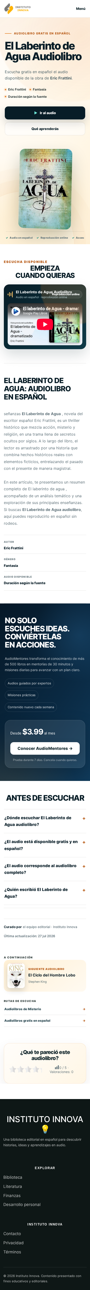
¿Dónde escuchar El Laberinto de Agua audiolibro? (37, 821)
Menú (80, 9)
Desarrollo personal (22, 1204)
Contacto (12, 1233)
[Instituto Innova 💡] (17, 8)
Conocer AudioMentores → (45, 748)
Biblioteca (12, 1177)
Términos (12, 1252)
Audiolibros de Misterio (22, 1009)
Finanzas (12, 1195)
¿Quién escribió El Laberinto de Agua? (36, 893)
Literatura (12, 1186)
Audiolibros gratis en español (27, 1020)
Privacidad (13, 1242)
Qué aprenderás (45, 129)
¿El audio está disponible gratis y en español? (41, 845)
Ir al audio (45, 113)
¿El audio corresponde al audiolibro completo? (40, 869)
